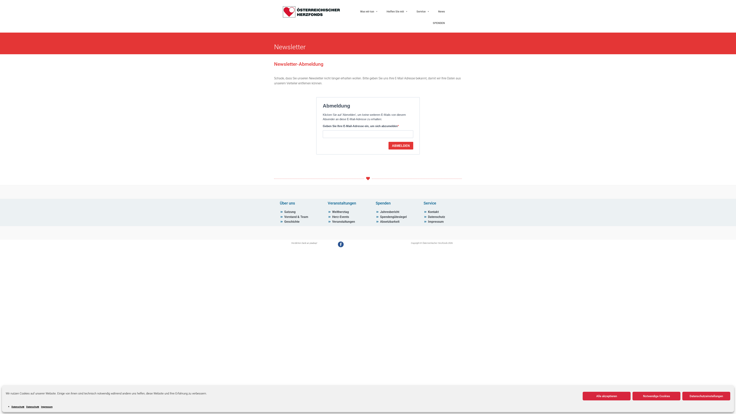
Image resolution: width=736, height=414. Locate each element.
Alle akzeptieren (606, 396)
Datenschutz (18, 407)
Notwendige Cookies (656, 396)
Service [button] (421, 11)
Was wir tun (367, 11)
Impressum (47, 407)
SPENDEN (439, 23)
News (441, 11)
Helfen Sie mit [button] (395, 11)
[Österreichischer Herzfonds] (311, 16)
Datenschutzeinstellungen (706, 396)
